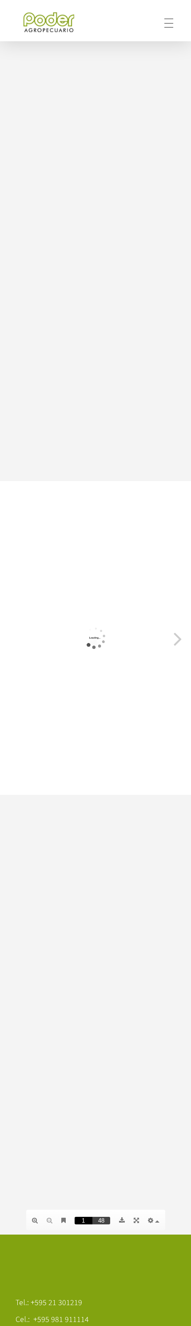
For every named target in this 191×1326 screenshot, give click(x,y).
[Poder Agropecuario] (53, 22)
